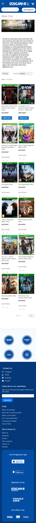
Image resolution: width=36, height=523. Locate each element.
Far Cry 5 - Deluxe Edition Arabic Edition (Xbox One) (9, 259)
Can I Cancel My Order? (10, 418)
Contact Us (5, 444)
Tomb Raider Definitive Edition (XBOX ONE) (26, 258)
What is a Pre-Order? (9, 415)
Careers (4, 438)
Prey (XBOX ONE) (7, 184)
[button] (3, 121)
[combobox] (10, 9)
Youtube (7, 381)
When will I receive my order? (12, 413)
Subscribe (7, 400)
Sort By (15, 73)
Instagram (8, 372)
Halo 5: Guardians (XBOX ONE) (8, 220)
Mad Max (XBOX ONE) (9, 296)
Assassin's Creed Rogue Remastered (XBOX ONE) (9, 147)
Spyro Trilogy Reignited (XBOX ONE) (26, 146)
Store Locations (7, 441)
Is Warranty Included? (9, 421)
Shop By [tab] (5, 73)
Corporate (5, 436)
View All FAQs (6, 424)
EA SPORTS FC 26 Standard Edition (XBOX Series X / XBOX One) (26, 108)
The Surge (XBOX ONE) (25, 184)
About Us (5, 433)
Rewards (5, 447)
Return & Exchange (8, 410)
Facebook (8, 378)
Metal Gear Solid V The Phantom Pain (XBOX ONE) (9, 108)
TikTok (7, 375)
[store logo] (18, 3)
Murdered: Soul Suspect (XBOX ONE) (25, 297)
